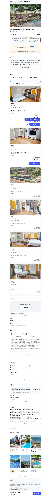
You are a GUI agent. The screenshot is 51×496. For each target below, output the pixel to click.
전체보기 (38, 34)
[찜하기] (37, 29)
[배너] (25, 47)
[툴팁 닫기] (39, 119)
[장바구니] (40, 1)
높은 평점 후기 (18, 336)
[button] (26, 1)
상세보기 (12, 113)
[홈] (11, 1)
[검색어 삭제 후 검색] (33, 2)
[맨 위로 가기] (39, 488)
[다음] (31, 476)
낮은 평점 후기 (32, 336)
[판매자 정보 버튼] (40, 428)
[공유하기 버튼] (40, 29)
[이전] (20, 476)
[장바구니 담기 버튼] (27, 124)
